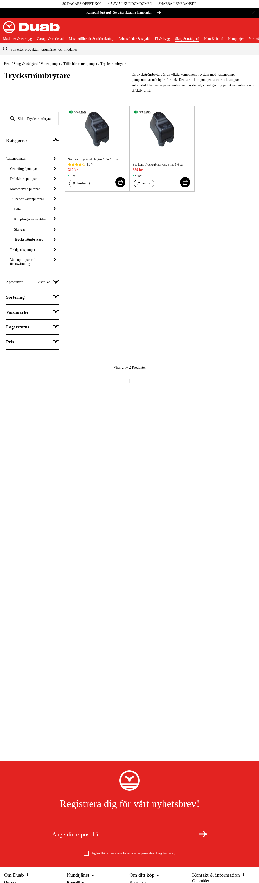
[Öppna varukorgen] (252, 29)
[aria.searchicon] (5, 49)
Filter (18, 209)
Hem (7, 64)
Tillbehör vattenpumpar (80, 64)
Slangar (19, 229)
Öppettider (200, 881)
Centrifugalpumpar (23, 169)
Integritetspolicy (165, 853)
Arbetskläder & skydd (134, 39)
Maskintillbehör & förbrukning (91, 39)
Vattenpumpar (50, 64)
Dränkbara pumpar (23, 179)
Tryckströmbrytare (28, 239)
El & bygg (162, 39)
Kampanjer (236, 39)
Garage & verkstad (50, 39)
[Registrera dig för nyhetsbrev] (203, 834)
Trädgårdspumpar (22, 250)
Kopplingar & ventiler (30, 219)
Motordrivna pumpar (25, 189)
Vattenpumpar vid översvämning (22, 262)
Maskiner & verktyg (17, 39)
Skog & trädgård (187, 39)
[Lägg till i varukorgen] (120, 182)
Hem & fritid (213, 39)
